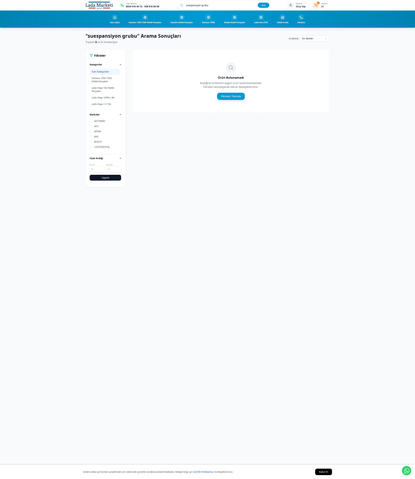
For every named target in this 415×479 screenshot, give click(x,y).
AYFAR (97, 131)
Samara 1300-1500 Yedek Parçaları (102, 80)
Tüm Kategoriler (100, 71)
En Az (92, 164)
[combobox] (314, 38)
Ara (263, 5)
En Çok (109, 164)
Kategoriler (96, 64)
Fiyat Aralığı (96, 158)
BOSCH (98, 141)
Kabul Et (323, 471)
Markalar (95, 114)
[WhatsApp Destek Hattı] (406, 470)
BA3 (96, 136)
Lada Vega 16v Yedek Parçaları (103, 89)
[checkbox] (91, 121)
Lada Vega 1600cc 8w (103, 97)
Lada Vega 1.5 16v (101, 104)
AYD (96, 126)
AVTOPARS (99, 121)
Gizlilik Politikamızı (203, 471)
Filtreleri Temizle (231, 96)
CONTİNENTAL (102, 146)
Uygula (105, 177)
